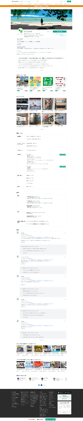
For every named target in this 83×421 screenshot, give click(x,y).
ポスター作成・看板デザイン (29, 235)
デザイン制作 (23, 235)
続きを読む (48, 240)
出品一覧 (33, 8)
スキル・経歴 (45, 8)
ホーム (29, 8)
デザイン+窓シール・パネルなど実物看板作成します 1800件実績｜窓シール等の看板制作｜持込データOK (37, 237)
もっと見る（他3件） (30, 183)
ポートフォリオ (39, 8)
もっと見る (41, 70)
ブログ (54, 8)
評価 (50, 8)
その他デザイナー (33, 136)
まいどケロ (27, 31)
